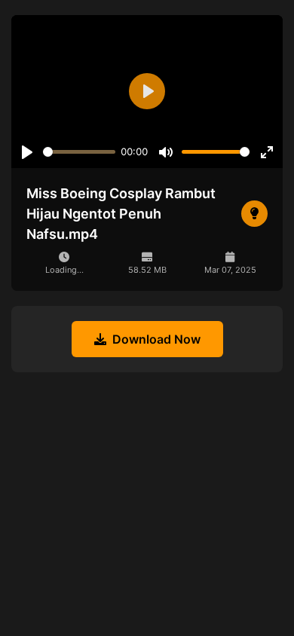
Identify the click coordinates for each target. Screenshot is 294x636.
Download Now (156, 339)
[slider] (79, 152)
